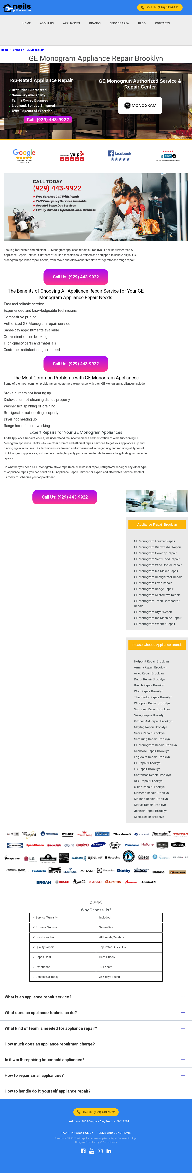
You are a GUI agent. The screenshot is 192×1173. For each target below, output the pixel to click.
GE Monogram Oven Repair (153, 583)
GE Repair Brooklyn (147, 763)
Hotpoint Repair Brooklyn (151, 661)
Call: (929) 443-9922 (48, 119)
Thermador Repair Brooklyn (153, 697)
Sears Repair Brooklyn (149, 733)
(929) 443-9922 (57, 188)
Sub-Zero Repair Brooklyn (152, 709)
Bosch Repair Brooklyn (149, 685)
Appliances (71, 23)
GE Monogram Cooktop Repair (155, 553)
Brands (94, 23)
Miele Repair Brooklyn (149, 817)
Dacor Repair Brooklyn (149, 679)
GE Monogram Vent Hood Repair (157, 559)
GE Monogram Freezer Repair (154, 541)
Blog (142, 23)
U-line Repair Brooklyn (149, 787)
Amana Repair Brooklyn (150, 667)
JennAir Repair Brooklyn (150, 811)
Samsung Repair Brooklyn (152, 739)
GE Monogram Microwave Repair (157, 595)
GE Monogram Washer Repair (154, 624)
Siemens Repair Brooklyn (151, 793)
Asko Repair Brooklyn (149, 673)
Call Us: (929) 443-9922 (163, 7)
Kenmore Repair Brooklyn (151, 751)
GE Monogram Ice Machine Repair (158, 618)
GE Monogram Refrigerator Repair (158, 577)
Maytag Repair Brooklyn (150, 727)
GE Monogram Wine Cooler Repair (158, 565)
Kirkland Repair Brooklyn (151, 799)
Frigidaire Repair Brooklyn (152, 757)
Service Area (119, 23)
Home (26, 23)
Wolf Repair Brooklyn (148, 691)
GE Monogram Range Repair (153, 589)
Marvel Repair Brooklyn (150, 805)
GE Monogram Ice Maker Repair (156, 571)
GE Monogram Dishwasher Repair (157, 547)
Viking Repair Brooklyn (149, 715)
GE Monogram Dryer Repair (153, 612)
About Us (47, 23)
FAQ (64, 1133)
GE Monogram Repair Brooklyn (155, 745)
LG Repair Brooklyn (147, 769)
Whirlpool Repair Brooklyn (152, 703)
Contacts (162, 23)
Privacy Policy (82, 1133)
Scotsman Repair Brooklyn (152, 775)
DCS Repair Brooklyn (148, 781)
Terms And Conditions (113, 1133)
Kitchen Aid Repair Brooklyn (153, 721)
